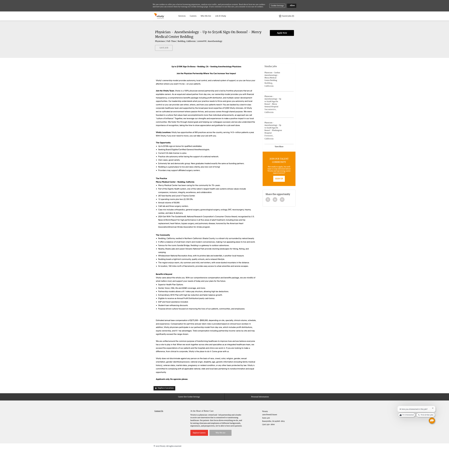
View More (279, 147)
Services (182, 16)
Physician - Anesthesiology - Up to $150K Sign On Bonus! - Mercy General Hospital (272, 102)
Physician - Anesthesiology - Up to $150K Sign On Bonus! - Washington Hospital (273, 128)
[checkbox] (156, 49)
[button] (277, 6)
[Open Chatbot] (432, 421)
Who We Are (206, 16)
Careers (193, 16)
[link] (279, 179)
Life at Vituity (220, 16)
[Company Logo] (159, 16)
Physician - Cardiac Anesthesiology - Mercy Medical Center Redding (272, 76)
